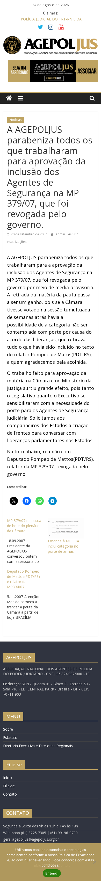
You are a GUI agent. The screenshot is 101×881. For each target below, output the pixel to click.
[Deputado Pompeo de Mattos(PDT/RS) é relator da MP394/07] (27, 594)
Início (7, 777)
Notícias (15, 120)
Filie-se (9, 785)
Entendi (51, 873)
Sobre (8, 729)
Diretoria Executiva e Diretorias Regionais (38, 745)
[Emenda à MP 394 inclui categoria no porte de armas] (66, 528)
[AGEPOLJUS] (9, 98)
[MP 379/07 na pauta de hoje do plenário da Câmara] (27, 541)
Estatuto (10, 737)
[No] (94, 862)
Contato (10, 794)
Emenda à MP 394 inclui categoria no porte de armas (63, 546)
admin (61, 234)
